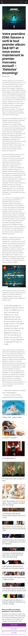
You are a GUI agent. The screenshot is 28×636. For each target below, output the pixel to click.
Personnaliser (14, 628)
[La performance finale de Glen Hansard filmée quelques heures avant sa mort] (13, 510)
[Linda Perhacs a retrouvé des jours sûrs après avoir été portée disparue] (13, 563)
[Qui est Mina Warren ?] (13, 455)
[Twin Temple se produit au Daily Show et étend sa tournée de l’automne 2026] (13, 585)
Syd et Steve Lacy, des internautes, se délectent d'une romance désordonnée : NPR (14, 528)
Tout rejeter (14, 632)
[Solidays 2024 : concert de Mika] (13, 414)
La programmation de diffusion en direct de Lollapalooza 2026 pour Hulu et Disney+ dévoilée (13, 602)
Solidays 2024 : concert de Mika (12, 417)
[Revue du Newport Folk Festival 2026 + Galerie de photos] (13, 574)
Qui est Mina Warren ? (8, 458)
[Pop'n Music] (2, 2)
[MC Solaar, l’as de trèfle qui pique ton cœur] (13, 475)
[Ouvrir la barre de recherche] (21, 2)
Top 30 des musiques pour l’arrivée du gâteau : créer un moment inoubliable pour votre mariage (13, 503)
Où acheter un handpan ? (9, 437)
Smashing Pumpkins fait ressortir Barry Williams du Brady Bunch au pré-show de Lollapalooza (14, 541)
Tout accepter (14, 624)
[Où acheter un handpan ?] (13, 434)
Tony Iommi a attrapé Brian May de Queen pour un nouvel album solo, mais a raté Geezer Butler (12, 555)
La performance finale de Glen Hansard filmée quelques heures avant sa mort (13, 515)
